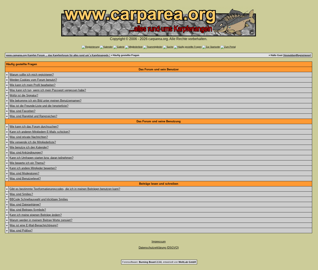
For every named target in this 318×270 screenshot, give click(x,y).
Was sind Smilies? (21, 194)
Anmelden (290, 55)
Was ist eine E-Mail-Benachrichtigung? (34, 225)
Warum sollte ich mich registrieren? (32, 74)
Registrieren (303, 55)
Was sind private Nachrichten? (29, 137)
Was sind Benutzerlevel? (25, 178)
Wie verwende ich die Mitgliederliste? (33, 142)
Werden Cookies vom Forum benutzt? (33, 79)
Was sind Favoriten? (22, 111)
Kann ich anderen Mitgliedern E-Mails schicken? (40, 131)
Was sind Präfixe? (21, 230)
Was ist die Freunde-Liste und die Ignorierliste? (39, 105)
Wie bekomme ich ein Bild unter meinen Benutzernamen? (45, 100)
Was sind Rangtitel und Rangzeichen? (33, 116)
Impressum (159, 241)
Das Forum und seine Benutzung (159, 121)
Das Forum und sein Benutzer (159, 69)
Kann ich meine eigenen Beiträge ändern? (36, 215)
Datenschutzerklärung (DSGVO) (159, 247)
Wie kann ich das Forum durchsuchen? (34, 126)
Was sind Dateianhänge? (25, 204)
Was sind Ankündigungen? (26, 152)
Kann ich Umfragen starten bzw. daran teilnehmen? (41, 157)
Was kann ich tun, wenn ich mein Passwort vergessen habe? (48, 90)
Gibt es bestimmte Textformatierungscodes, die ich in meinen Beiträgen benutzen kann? (65, 189)
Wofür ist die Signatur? (24, 95)
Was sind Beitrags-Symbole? (28, 209)
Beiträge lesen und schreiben (158, 183)
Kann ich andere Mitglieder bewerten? (33, 168)
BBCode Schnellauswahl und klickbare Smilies (39, 199)
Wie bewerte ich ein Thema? (27, 163)
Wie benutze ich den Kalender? (29, 147)
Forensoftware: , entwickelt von (159, 262)
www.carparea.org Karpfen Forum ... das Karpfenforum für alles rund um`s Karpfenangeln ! (58, 55)
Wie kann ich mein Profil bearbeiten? (32, 85)
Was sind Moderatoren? (24, 173)
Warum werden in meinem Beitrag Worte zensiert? (41, 220)
